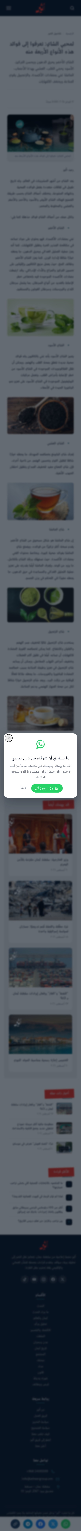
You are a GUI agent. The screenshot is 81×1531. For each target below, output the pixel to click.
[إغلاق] (9, 738)
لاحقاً (24, 788)
